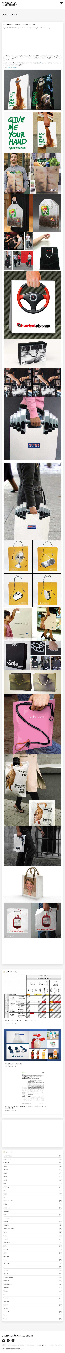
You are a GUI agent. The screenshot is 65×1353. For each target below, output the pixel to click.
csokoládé (32, 1280)
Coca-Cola (32, 1162)
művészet (32, 1270)
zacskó (26, 28)
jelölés (32, 1232)
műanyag (32, 1218)
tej (32, 1267)
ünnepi (32, 1235)
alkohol (32, 1308)
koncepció (32, 1312)
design (48, 28)
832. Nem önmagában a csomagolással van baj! (20, 1021)
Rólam (4, 1345)
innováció (32, 1211)
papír (32, 1253)
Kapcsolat (58, 1345)
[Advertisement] (32, 42)
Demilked (14, 68)
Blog (51, 1345)
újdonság (32, 1298)
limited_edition (32, 1284)
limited (32, 1239)
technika (32, 1225)
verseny (32, 1291)
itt (38, 63)
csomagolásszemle (32, 1228)
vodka (32, 1319)
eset (32, 1183)
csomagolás (36, 28)
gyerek (32, 1246)
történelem (32, 1208)
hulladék (32, 1204)
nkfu (9, 68)
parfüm (32, 1305)
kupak (32, 1166)
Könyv (46, 1345)
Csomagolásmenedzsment (18, 1335)
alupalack (32, 1287)
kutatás (32, 1169)
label (32, 1180)
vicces (32, 1173)
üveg (32, 1315)
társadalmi (32, 1263)
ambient (22, 28)
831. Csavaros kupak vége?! (13, 1063)
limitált (32, 1221)
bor (32, 1294)
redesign (32, 1256)
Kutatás (38, 1345)
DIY (32, 1197)
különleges (32, 1301)
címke (32, 1176)
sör (32, 1215)
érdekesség (32, 1242)
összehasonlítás (32, 1277)
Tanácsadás (30, 1345)
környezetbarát (32, 1156)
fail (32, 1190)
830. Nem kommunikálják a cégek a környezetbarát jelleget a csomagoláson (25, 1107)
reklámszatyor (43, 28)
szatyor (30, 28)
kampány (32, 1187)
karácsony (32, 1249)
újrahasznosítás (32, 1201)
